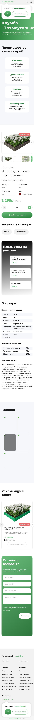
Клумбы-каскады (25, 677)
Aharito (22, 718)
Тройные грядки (8, 683)
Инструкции (23, 661)
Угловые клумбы (25, 680)
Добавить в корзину (18, 215)
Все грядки (6, 689)
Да (8, 14)
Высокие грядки (8, 677)
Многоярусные (24, 674)
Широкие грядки (8, 671)
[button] (2, 142)
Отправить (25, 616)
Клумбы (6, 232)
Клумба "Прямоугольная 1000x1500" (14, 529)
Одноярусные (21, 232)
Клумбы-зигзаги (24, 686)
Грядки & (12, 656)
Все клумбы (23, 689)
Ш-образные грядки (9, 686)
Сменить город (20, 14)
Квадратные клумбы (26, 683)
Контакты (5, 661)
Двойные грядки (8, 680)
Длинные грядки (8, 674)
